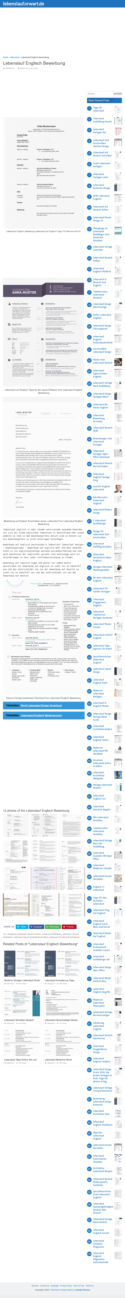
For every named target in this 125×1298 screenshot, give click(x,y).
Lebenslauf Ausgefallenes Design (100, 1049)
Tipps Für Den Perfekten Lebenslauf (100, 900)
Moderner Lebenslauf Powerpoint (99, 1002)
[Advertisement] (62, 34)
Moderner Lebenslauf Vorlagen (98, 693)
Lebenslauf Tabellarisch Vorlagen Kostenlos (102, 614)
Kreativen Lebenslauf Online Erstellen (102, 763)
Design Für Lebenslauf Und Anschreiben (101, 534)
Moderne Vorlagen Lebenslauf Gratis (22, 980)
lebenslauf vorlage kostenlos (62, 1289)
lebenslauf (9, 68)
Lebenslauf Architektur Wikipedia (99, 775)
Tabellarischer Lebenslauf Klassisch (100, 294)
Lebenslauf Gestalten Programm (98, 1243)
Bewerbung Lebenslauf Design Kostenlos (102, 1101)
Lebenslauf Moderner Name (58, 1059)
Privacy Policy (66, 1285)
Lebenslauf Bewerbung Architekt (99, 418)
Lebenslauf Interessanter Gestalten (100, 1158)
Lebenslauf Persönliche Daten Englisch (102, 557)
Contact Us (44, 1285)
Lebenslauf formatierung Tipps (59, 980)
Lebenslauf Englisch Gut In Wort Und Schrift (101, 924)
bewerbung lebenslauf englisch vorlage (24, 934)
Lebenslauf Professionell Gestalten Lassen (101, 947)
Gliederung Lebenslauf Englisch (98, 1026)
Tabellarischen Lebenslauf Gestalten (100, 831)
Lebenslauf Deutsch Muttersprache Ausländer (102, 1182)
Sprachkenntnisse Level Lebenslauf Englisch (102, 1194)
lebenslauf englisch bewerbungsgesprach (31, 937)
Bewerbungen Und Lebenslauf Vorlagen (102, 441)
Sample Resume (83, 1289)
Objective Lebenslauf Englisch (98, 1135)
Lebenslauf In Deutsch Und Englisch (100, 282)
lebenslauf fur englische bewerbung (64, 937)
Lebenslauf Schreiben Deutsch (19, 1019)
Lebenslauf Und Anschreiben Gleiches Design (101, 143)
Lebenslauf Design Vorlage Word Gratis (102, 716)
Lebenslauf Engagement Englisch (99, 602)
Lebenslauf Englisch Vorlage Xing (101, 477)
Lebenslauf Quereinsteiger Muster (61, 1019)
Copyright (55, 1285)
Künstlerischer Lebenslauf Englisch (100, 500)
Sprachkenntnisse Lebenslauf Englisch (102, 659)
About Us (90, 1285)
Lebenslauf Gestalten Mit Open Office (102, 856)
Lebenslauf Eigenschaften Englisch (100, 373)
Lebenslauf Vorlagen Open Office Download (101, 454)
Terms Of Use (78, 1285)
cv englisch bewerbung (51, 934)
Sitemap (35, 1285)
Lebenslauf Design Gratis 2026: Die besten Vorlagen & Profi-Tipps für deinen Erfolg (102, 1075)
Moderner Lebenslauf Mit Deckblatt (100, 750)
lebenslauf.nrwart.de (23, 3)
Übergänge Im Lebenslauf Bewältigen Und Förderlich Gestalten (101, 234)
